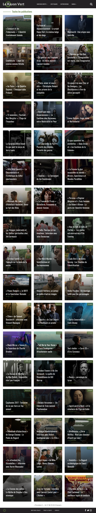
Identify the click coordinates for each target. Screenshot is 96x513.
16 (45, 505)
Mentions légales (35, 510)
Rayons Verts (41, 4)
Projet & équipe (48, 510)
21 (55, 505)
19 (51, 505)
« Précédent (38, 505)
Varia (73, 4)
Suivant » (59, 505)
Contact (57, 510)
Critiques (53, 4)
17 (47, 505)
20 (53, 505)
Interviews (64, 4)
